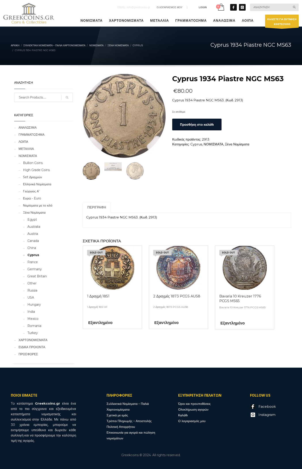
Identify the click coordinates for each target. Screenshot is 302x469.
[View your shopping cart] (221, 7)
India (31, 312)
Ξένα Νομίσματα (237, 144)
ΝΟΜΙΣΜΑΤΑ (213, 144)
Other (31, 283)
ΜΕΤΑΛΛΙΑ (26, 149)
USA (30, 297)
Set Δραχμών (32, 177)
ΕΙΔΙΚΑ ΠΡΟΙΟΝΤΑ (32, 347)
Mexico (32, 319)
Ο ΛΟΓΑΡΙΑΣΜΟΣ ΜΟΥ (169, 7)
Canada (33, 241)
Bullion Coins (33, 163)
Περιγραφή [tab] (96, 207)
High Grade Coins (36, 170)
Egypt (32, 220)
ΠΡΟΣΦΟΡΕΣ (28, 354)
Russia (32, 290)
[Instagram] (242, 7)
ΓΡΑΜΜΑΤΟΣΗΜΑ (31, 135)
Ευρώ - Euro (32, 198)
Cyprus (196, 144)
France (32, 262)
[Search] (67, 97)
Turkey (32, 333)
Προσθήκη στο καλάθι (197, 124)
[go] (294, 7)
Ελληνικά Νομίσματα (37, 184)
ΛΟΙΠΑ (23, 142)
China (31, 248)
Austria (32, 234)
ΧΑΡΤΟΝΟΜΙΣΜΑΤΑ (33, 340)
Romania (34, 326)
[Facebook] (233, 7)
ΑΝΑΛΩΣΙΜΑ (27, 127)
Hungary (34, 305)
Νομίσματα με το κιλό (37, 205)
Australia (33, 227)
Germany (34, 269)
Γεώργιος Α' (31, 191)
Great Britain (37, 276)
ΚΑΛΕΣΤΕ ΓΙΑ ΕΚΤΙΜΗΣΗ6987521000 (281, 22)
